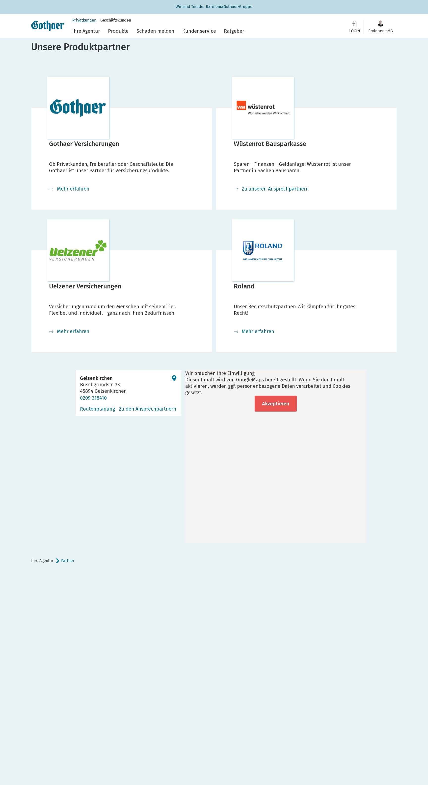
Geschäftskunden (115, 20)
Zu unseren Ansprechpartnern (275, 189)
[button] (380, 27)
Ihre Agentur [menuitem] (86, 31)
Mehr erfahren (73, 189)
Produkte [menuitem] (118, 31)
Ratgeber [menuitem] (234, 31)
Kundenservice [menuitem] (199, 31)
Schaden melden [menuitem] (155, 31)
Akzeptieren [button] (275, 404)
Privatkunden (84, 20)
